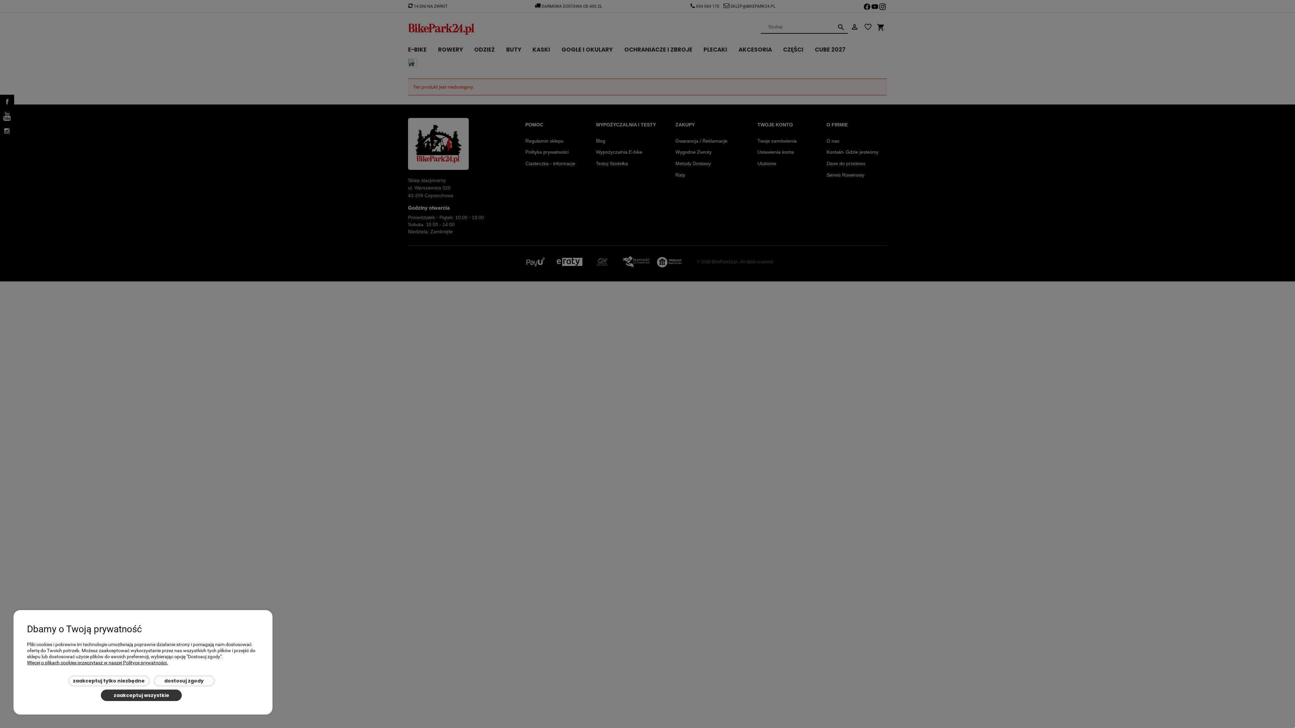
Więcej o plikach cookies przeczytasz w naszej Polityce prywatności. (97, 662)
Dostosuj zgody (184, 680)
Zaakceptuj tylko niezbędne (109, 680)
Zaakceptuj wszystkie (141, 695)
